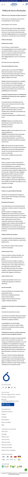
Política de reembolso (7, 444)
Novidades (4, 417)
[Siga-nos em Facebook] (3, 387)
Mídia (3, 425)
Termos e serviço (5, 439)
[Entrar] (23, 4)
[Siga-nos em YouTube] (9, 387)
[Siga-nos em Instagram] (6, 387)
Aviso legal (4, 434)
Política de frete (5, 436)
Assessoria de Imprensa (7, 411)
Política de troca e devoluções (8, 450)
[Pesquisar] (4, 4)
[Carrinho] (25, 4)
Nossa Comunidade (6, 422)
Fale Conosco (5, 431)
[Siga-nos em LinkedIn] (14, 387)
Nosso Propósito (5, 419)
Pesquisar (4, 414)
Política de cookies (6, 442)
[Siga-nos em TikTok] (12, 387)
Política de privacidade (7, 447)
